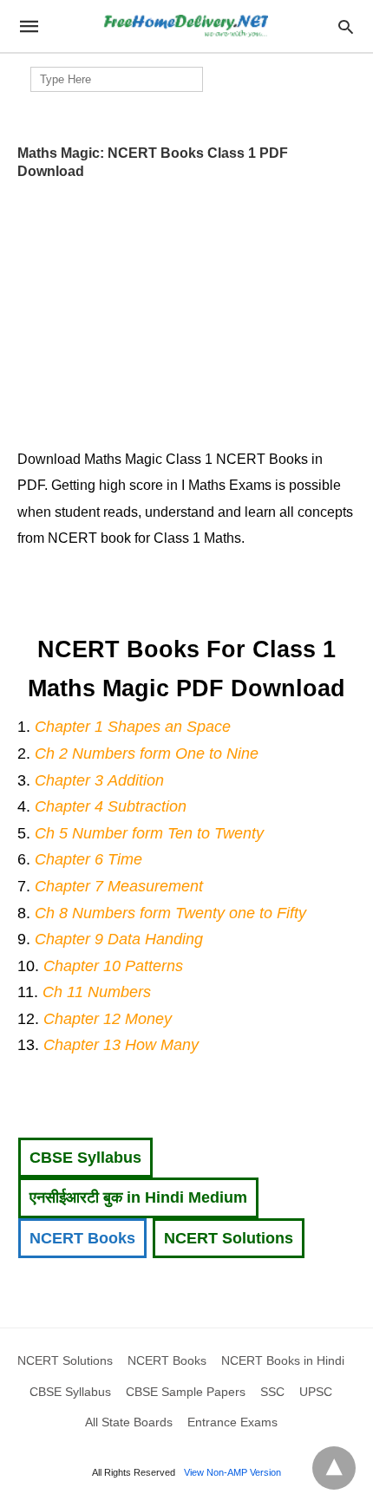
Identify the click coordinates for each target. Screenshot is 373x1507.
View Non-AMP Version (232, 1472)
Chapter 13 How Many (121, 1045)
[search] (346, 26)
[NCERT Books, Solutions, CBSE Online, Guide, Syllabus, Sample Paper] (185, 26)
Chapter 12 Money (107, 1019)
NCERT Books (82, 1238)
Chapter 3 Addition (99, 780)
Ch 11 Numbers (97, 992)
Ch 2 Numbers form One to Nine (146, 753)
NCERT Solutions (228, 1238)
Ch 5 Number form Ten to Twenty (149, 833)
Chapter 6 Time (88, 859)
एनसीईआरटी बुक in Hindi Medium (138, 1197)
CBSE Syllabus (85, 1157)
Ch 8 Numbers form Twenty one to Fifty (170, 913)
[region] (186, 308)
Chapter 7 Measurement (119, 886)
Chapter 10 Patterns (113, 966)
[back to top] (334, 1468)
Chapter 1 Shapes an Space (133, 726)
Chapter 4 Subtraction (110, 806)
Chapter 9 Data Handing (119, 939)
